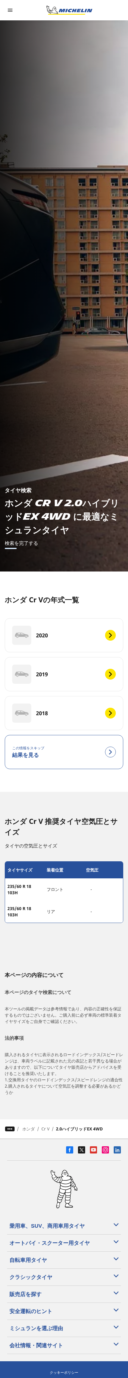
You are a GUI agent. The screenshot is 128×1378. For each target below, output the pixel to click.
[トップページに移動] (69, 10)
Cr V (45, 1129)
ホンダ (28, 1129)
